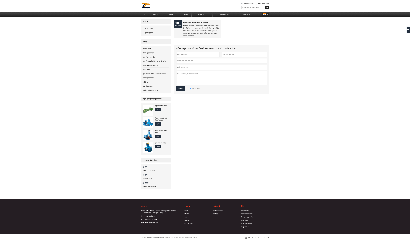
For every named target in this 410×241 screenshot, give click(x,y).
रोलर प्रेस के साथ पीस (149, 57)
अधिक (158, 110)
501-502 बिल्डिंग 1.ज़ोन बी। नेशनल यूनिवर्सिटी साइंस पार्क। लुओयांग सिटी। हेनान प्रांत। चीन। (160, 212)
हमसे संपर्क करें (224, 14)
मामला (186, 14)
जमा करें (181, 88)
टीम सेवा (186, 214)
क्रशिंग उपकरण (147, 82)
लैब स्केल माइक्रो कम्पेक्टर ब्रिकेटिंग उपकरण (162, 119)
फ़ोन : (142, 219)
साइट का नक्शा (188, 223)
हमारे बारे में (246, 14)
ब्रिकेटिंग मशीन (147, 49)
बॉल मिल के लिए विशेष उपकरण (151, 90)
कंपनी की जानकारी (218, 211)
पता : (142, 211)
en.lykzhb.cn (245, 227)
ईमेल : (142, 216)
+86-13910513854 (263, 3)
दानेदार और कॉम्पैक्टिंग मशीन (161, 131)
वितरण (186, 211)
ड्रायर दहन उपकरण (148, 78)
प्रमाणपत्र (187, 220)
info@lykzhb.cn (249, 3)
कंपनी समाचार (149, 29)
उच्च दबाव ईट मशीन (160, 143)
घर (144, 14)
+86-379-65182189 (149, 186)
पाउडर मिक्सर (146, 69)
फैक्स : (143, 222)
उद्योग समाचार (149, 33)
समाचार (171, 14)
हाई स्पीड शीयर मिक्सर (161, 106)
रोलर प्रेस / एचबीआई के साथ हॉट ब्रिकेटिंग (154, 61)
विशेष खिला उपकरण (148, 86)
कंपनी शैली (215, 214)
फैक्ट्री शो (201, 14)
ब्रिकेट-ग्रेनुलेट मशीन (148, 53)
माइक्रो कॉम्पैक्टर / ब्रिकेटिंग (150, 65)
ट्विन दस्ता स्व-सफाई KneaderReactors (154, 74)
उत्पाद (154, 14)
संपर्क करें (144, 206)
